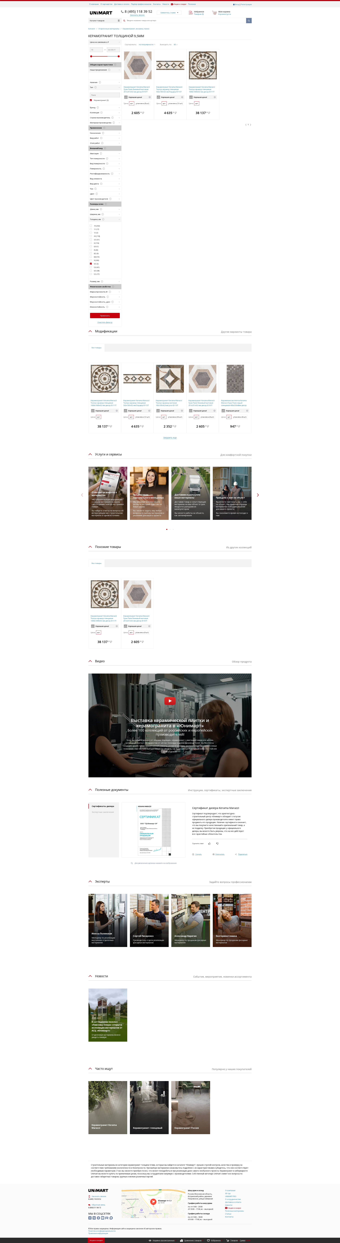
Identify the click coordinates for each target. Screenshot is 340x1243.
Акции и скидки (180, 4)
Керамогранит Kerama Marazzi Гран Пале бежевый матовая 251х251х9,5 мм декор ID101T (137, 89)
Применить (105, 315)
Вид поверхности (98, 163)
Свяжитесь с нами (168, 12)
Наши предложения (99, 70)
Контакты (157, 4)
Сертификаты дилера (103, 806)
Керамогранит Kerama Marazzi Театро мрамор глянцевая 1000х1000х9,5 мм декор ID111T (202, 89)
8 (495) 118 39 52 (138, 11)
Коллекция (96, 112)
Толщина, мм (96, 219)
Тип (93, 87)
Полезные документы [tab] (111, 789)
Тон (93, 189)
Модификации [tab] (106, 331)
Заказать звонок (99, 1196)
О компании (94, 4)
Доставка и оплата (121, 4)
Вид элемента (96, 178)
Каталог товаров (97, 20)
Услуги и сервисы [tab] (108, 454)
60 (175, 44)
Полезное (192, 4)
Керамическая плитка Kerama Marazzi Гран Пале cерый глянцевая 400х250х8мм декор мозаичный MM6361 (234, 404)
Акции (96, 1240)
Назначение (96, 133)
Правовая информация (98, 1233)
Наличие (95, 82)
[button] (151, 113)
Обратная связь (98, 1205)
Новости (165, 4)
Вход (237, 4)
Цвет (93, 194)
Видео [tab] (100, 661)
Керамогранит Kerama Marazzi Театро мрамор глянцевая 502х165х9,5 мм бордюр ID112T (169, 89)
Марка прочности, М (100, 292)
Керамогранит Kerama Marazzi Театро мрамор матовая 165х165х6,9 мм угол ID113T (169, 402)
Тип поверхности (98, 158)
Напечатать (219, 854)
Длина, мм (95, 209)
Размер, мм (96, 281)
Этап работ (96, 143)
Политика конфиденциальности (102, 1231)
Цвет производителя (100, 199)
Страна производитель (101, 117)
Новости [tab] (101, 976)
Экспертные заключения (103, 812)
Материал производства (102, 122)
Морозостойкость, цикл (101, 302)
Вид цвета (95, 184)
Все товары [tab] (96, 347)
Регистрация (246, 4)
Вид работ (95, 138)
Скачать (198, 854)
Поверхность (97, 168)
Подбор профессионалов (141, 4)
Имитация (95, 153)
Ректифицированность (101, 173)
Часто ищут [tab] (104, 1068)
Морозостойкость (99, 297)
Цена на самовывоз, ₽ (99, 42)
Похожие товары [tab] (108, 547)
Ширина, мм (96, 214)
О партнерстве (106, 4)
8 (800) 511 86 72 (94, 1207)
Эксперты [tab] (102, 881)
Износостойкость (98, 307)
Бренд (94, 107)
